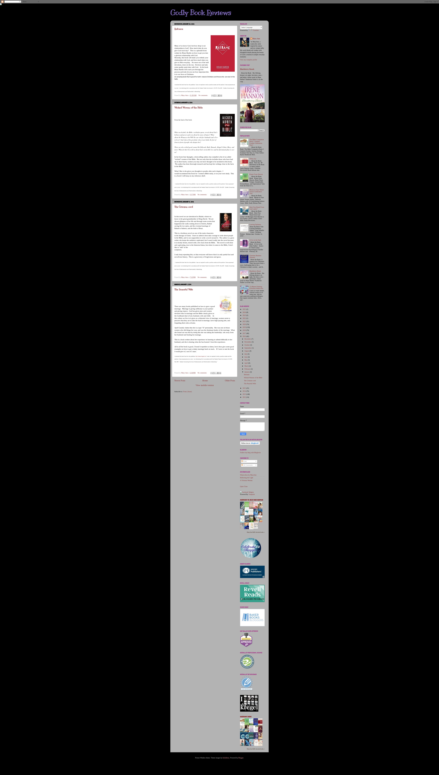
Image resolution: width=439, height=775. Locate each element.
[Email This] (212, 95)
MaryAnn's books (246, 717)
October (247, 345)
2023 (244, 315)
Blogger (240, 758)
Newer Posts (179, 380)
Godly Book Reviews (200, 12)
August (246, 351)
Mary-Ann (256, 39)
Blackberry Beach (247, 69)
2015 (244, 388)
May (246, 360)
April (246, 363)
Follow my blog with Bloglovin (250, 452)
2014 (244, 391)
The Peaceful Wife (183, 289)
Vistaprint (251, 494)
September (248, 348)
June (246, 357)
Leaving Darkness (255, 224)
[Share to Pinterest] (221, 95)
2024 (244, 312)
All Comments (248, 465)
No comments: (203, 95)
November (248, 342)
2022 (244, 318)
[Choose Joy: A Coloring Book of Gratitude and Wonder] (256, 528)
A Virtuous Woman (246, 480)
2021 (244, 321)
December (247, 339)
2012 (244, 397)
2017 (244, 333)
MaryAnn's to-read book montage (251, 500)
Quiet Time (244, 486)
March (246, 366)
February (247, 369)
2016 (244, 336)
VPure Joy (252, 159)
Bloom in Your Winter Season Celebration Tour (256, 191)
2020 (244, 324)
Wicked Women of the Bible (188, 107)
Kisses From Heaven (256, 174)
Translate (256, 30)
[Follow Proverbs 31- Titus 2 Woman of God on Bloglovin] (250, 444)
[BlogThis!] (214, 95)
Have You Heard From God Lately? (256, 208)
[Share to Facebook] (219, 95)
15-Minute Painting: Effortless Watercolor (256, 287)
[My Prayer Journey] (252, 529)
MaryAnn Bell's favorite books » (256, 532)
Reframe (178, 29)
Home (205, 380)
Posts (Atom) (187, 391)
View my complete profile (248, 60)
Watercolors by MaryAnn (248, 475)
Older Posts (230, 380)
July (246, 354)
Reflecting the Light (246, 478)
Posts (245, 461)
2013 (244, 394)
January (247, 372)
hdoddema (226, 758)
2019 (244, 327)
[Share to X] (217, 95)
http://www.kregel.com (200, 356)
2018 (244, 330)
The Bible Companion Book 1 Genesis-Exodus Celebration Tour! (256, 142)
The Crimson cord (183, 206)
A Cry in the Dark (255, 240)
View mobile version (205, 385)
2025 (244, 309)
